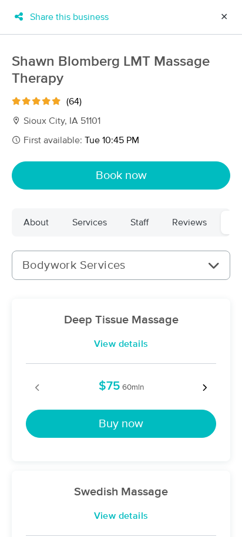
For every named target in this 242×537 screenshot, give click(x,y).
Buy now (121, 424)
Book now (121, 175)
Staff (139, 222)
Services (89, 222)
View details (121, 344)
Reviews (189, 222)
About (36, 222)
